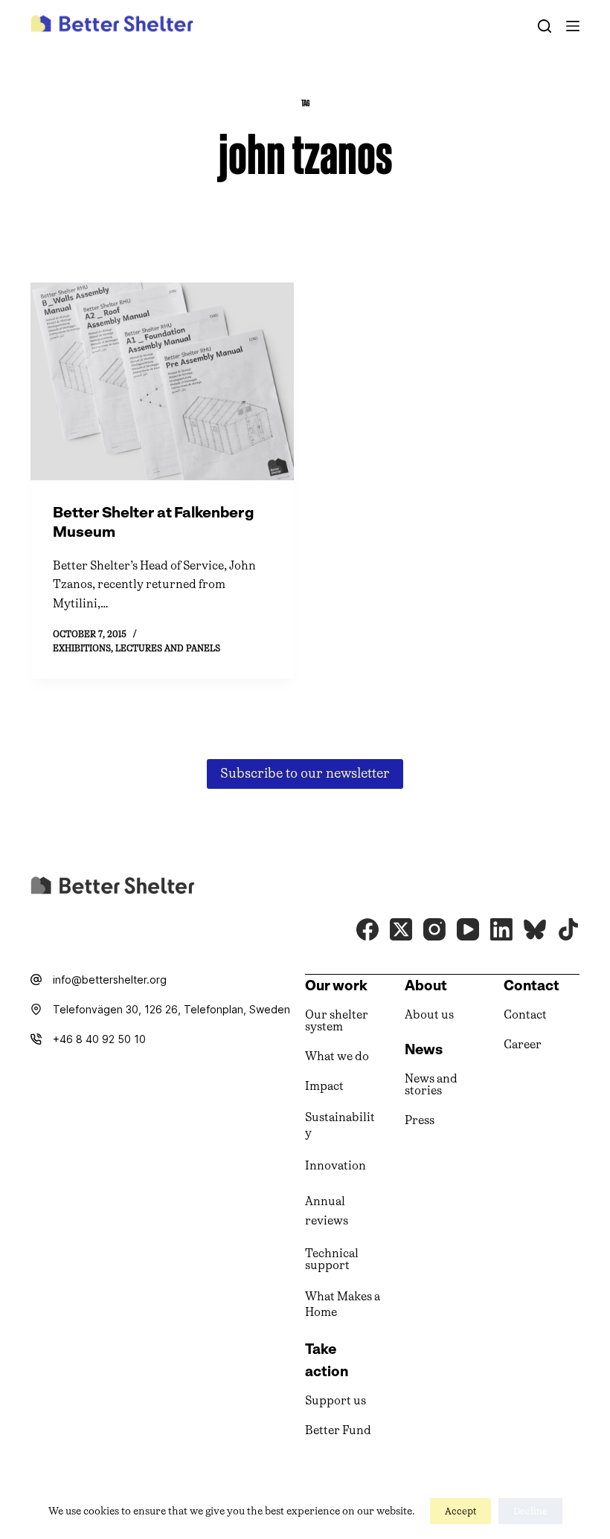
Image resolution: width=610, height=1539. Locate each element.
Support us (335, 1400)
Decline (530, 1511)
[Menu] (573, 26)
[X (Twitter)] (401, 929)
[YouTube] (468, 929)
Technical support (332, 1259)
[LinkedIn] (501, 929)
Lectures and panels (167, 648)
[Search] (544, 26)
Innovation (335, 1165)
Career (523, 1044)
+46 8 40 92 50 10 (99, 1039)
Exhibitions (82, 648)
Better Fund (338, 1430)
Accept (460, 1511)
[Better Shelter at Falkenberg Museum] (162, 381)
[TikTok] (568, 929)
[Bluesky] (535, 929)
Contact (525, 1014)
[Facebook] (367, 929)
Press (419, 1120)
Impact (324, 1086)
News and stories (431, 1084)
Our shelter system (336, 1020)
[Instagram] (434, 929)
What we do (337, 1056)
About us (429, 1014)
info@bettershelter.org (110, 979)
